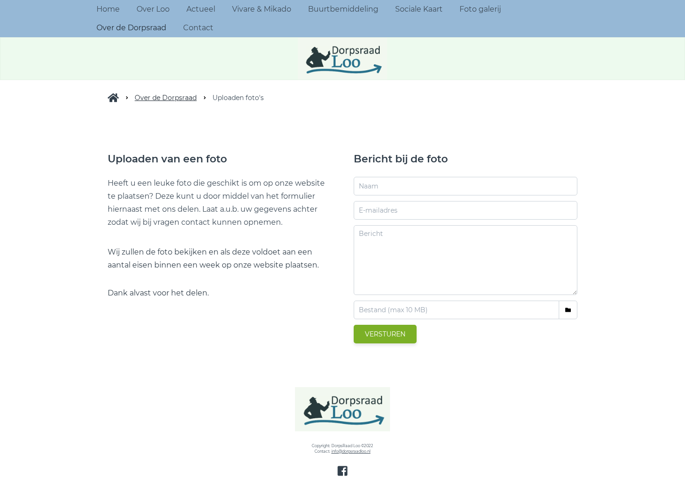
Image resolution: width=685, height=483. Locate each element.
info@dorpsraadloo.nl (350, 451)
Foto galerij (480, 9)
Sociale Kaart (419, 9)
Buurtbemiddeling (343, 9)
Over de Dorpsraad (131, 27)
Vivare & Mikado (261, 9)
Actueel (200, 9)
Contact (198, 27)
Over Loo (153, 9)
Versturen (385, 334)
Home (108, 9)
